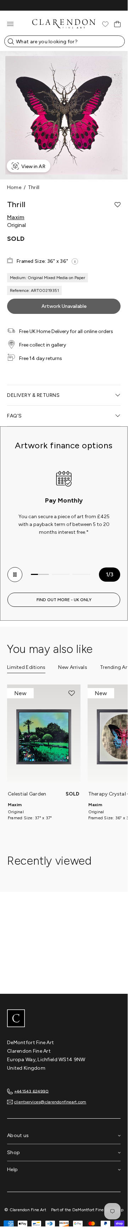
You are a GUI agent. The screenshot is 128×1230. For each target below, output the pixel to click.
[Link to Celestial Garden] (43, 737)
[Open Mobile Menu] (10, 24)
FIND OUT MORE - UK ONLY (64, 599)
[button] (118, 205)
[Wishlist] (105, 24)
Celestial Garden (27, 794)
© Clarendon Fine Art (25, 1209)
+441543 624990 (31, 1090)
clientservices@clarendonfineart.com (50, 1101)
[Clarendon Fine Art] (64, 1019)
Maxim (15, 217)
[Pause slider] (14, 574)
